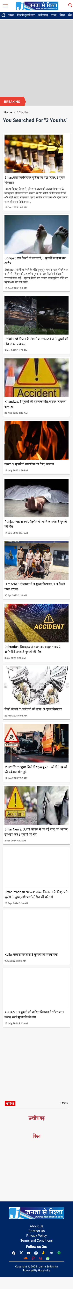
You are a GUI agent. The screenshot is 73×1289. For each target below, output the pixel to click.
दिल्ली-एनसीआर (26, 15)
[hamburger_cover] (5, 5)
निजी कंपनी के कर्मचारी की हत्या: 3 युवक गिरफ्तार (33, 709)
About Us (36, 1226)
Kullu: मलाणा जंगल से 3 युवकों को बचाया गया (31, 954)
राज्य (53, 15)
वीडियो (10, 1103)
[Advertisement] (36, 58)
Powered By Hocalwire (36, 1270)
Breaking (12, 102)
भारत (11, 15)
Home (8, 112)
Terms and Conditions (36, 1240)
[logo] (37, 5)
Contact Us (36, 1231)
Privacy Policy (36, 1235)
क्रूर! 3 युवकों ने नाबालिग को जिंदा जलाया (29, 464)
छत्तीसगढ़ (43, 15)
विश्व (62, 15)
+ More (64, 1103)
